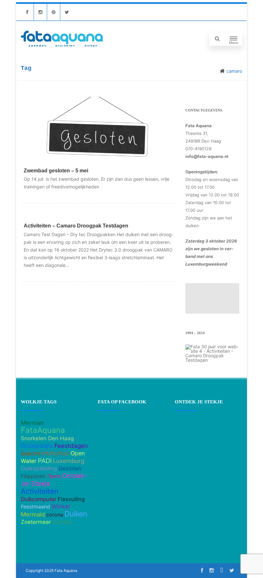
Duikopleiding (39, 468)
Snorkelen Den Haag (47, 438)
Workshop (55, 453)
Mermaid (33, 514)
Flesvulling (71, 499)
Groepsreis (37, 446)
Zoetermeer (36, 522)
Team (54, 476)
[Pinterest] (53, 12)
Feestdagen (71, 446)
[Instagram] (40, 12)
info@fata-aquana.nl (206, 156)
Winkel (60, 506)
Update (62, 521)
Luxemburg (68, 460)
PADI (45, 461)
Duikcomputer (38, 499)
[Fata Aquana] (62, 47)
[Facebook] (27, 12)
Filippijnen (33, 476)
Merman (32, 422)
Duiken (75, 513)
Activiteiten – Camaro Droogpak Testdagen (76, 225)
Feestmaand (35, 506)
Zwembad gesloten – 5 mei (56, 170)
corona (54, 514)
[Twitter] (66, 12)
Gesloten (69, 468)
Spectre (31, 453)
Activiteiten (39, 491)
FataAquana (43, 430)
